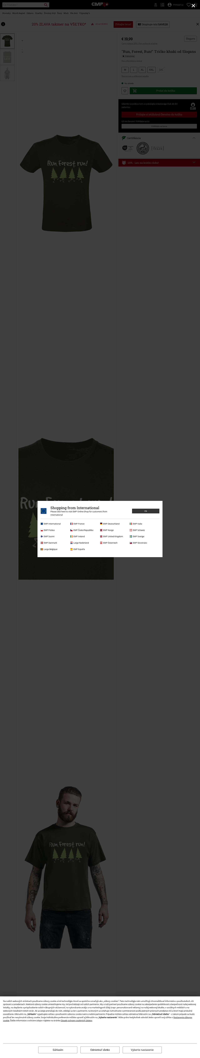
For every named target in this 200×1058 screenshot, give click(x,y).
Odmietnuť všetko (100, 1050)
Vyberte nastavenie (142, 1050)
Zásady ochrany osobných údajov (76, 1020)
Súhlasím (58, 1050)
